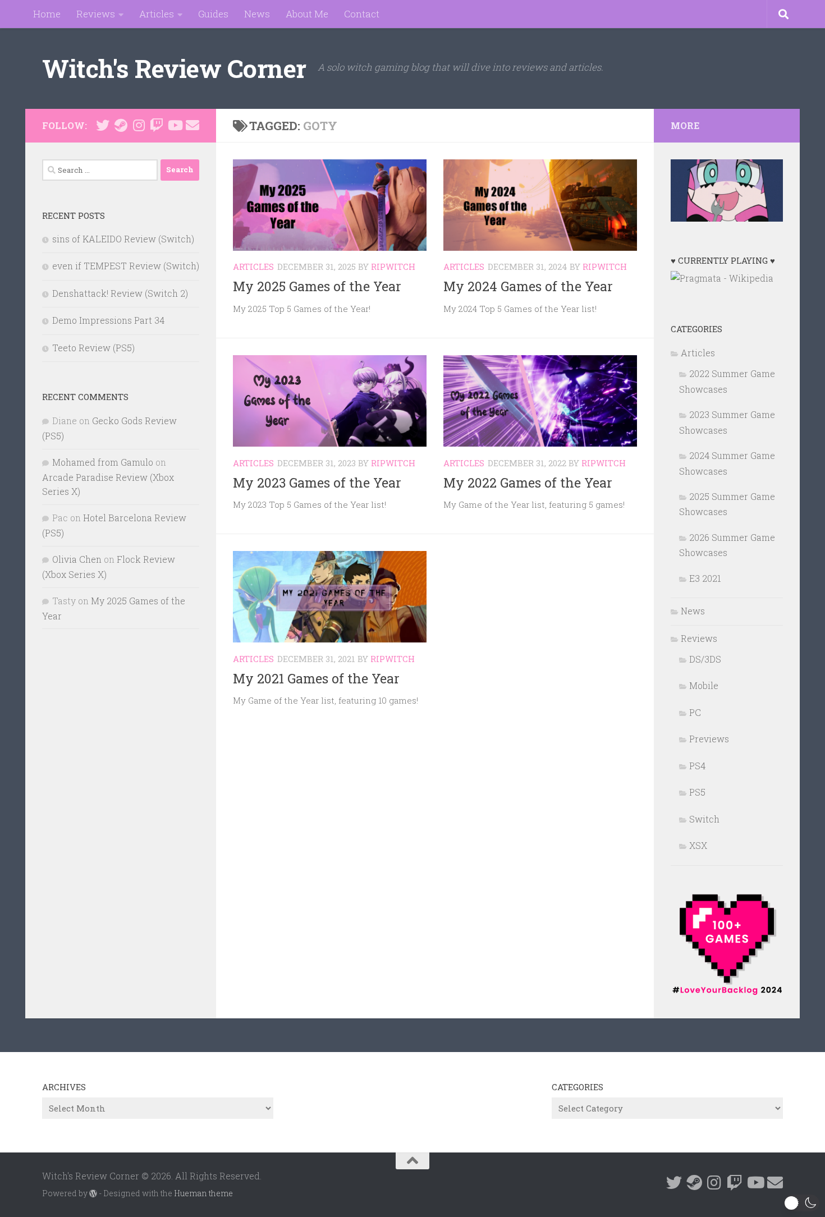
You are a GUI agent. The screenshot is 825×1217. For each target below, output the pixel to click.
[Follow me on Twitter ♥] (102, 125)
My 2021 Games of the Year (316, 678)
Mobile (703, 685)
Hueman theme (203, 1193)
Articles (156, 13)
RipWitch (393, 266)
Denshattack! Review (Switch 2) (120, 293)
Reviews (95, 13)
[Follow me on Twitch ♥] (156, 125)
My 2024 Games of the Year (528, 286)
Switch (704, 819)
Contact (361, 13)
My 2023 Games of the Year (317, 482)
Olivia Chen (77, 559)
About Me (307, 13)
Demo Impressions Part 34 (108, 320)
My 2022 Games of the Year (527, 482)
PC (695, 712)
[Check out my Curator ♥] (120, 125)
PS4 (697, 765)
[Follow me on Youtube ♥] (174, 125)
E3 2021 (705, 578)
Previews (709, 739)
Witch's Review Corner (174, 68)
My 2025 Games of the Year (317, 286)
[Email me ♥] (192, 125)
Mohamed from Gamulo (102, 462)
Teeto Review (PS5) (93, 347)
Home (47, 13)
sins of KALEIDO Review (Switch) (123, 239)
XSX (698, 845)
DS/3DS (705, 659)
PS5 (697, 792)
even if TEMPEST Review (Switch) (125, 266)
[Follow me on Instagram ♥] (138, 125)
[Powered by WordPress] (93, 1193)
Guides (213, 13)
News (257, 13)
